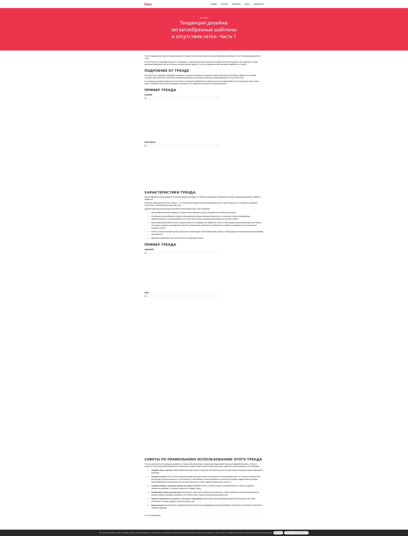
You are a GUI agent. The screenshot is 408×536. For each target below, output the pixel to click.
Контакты (259, 4)
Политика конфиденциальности (296, 533)
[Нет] (405, 533)
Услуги (224, 4)
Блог (247, 4)
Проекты (236, 4)
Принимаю (278, 533)
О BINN (214, 4)
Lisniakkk (148, 94)
